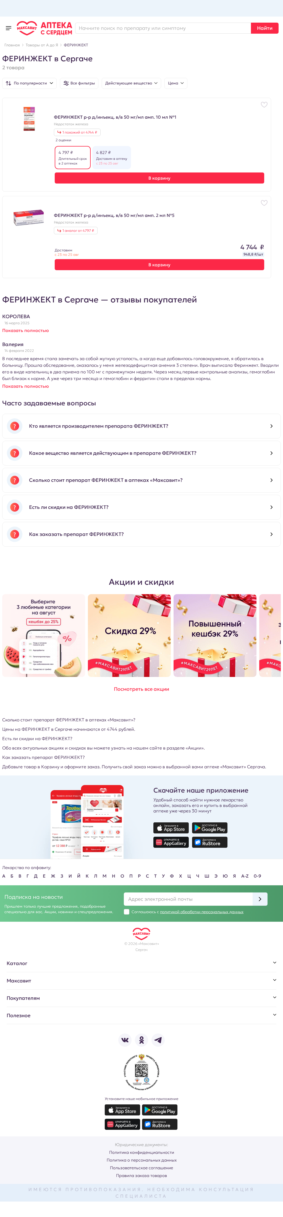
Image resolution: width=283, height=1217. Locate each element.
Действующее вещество (128, 83)
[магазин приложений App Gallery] (171, 842)
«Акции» (195, 748)
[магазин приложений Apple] (171, 827)
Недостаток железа (71, 124)
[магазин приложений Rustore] (209, 842)
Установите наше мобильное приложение (141, 1098)
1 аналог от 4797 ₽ (78, 230)
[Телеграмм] (158, 1040)
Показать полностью (25, 330)
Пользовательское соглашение (141, 1167)
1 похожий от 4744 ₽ (79, 132)
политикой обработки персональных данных (201, 911)
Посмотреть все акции (141, 689)
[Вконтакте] (125, 1040)
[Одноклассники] (141, 1040)
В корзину (159, 178)
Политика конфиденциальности (141, 1152)
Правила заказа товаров (141, 1175)
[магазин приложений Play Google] (209, 827)
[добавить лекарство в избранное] (264, 104)
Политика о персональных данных (142, 1160)
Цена (173, 83)
